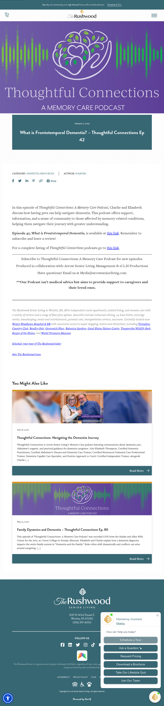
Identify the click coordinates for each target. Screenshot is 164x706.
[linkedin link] (70, 645)
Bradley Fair (37, 328)
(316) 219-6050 (82, 622)
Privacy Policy (80, 677)
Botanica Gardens (76, 328)
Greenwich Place (54, 328)
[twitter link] (78, 645)
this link (113, 233)
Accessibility (63, 677)
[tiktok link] (93, 645)
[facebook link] (62, 645)
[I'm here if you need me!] (155, 697)
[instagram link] (85, 645)
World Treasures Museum (56, 333)
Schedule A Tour (114, 4)
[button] (7, 698)
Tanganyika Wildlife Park (135, 328)
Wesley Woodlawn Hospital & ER (31, 324)
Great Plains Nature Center (103, 328)
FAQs (93, 677)
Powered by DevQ (82, 699)
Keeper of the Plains (23, 333)
